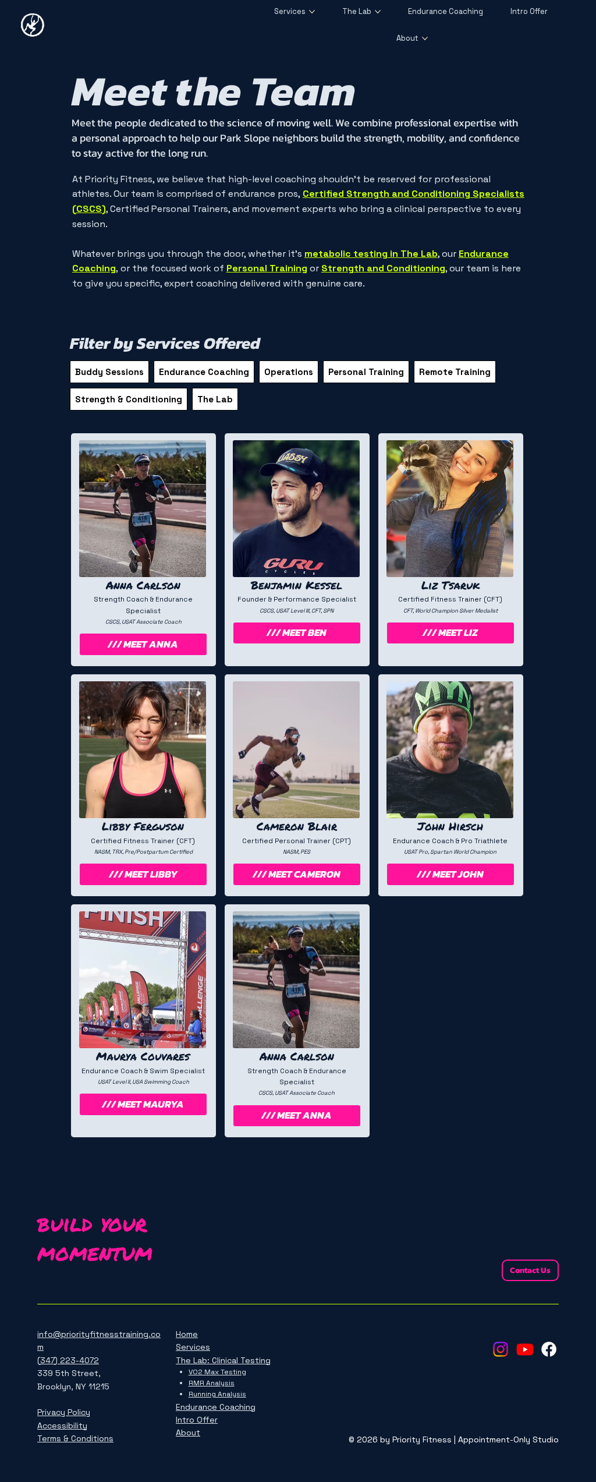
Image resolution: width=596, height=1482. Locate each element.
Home (187, 1334)
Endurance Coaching (204, 371)
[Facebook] (549, 1349)
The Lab (215, 399)
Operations (288, 371)
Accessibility (62, 1425)
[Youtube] (525, 1349)
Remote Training (455, 371)
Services (193, 1347)
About (188, 1432)
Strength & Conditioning (128, 399)
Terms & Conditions (75, 1438)
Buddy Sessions (109, 371)
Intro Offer (197, 1419)
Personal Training (366, 371)
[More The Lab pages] (378, 12)
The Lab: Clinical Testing (223, 1360)
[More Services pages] (312, 12)
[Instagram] (500, 1349)
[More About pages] (425, 38)
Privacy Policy (63, 1412)
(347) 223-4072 (68, 1360)
